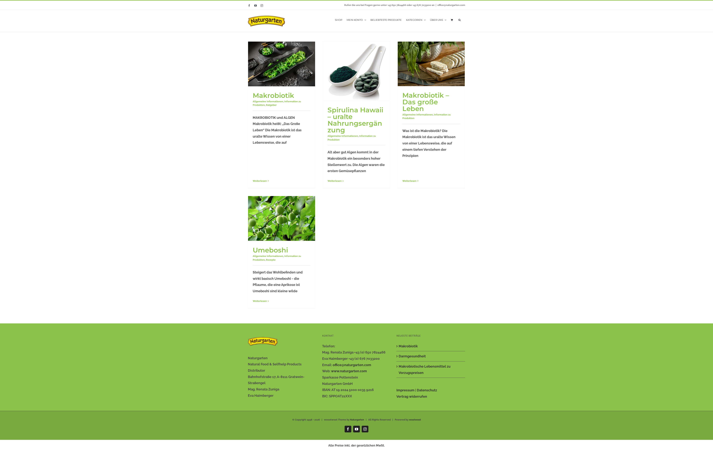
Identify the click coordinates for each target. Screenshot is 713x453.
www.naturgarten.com (349, 371)
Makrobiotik (273, 95)
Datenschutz (427, 390)
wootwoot (415, 419)
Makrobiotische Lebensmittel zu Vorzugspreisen (424, 369)
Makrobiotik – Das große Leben (425, 102)
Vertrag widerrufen (411, 396)
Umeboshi (270, 250)
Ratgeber (271, 105)
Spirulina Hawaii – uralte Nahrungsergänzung (355, 120)
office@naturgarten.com (451, 5)
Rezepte (271, 259)
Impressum (405, 390)
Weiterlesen (260, 181)
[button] (459, 19)
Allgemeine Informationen (268, 101)
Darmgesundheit (412, 356)
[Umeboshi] (281, 218)
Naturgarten (357, 419)
